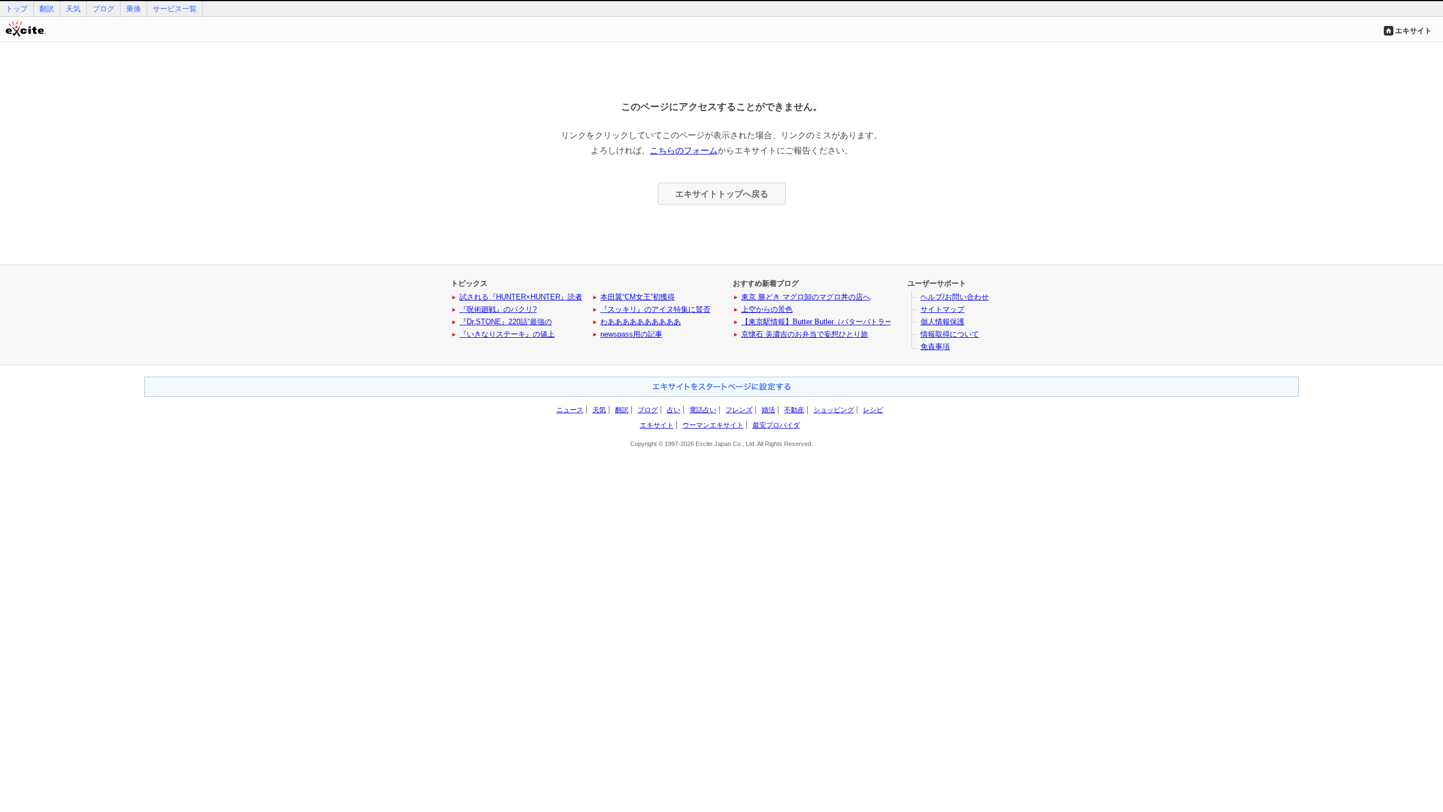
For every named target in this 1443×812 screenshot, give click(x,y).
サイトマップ (942, 309)
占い (673, 410)
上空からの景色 (767, 309)
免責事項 (935, 346)
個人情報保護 (942, 321)
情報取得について (949, 334)
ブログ (103, 9)
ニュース (569, 410)
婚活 (768, 410)
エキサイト (1413, 31)
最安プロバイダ (776, 425)
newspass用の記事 (631, 334)
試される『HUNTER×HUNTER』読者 (520, 297)
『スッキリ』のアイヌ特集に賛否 (655, 309)
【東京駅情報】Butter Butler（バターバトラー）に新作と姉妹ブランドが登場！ (871, 321)
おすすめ (721, 386)
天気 (73, 9)
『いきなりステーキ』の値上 (507, 334)
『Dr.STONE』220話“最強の (505, 321)
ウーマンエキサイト (713, 425)
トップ (17, 9)
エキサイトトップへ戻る (721, 193)
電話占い (702, 410)
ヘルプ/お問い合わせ (954, 297)
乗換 (133, 9)
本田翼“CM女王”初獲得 (637, 297)
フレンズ (739, 410)
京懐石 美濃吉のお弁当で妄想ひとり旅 (804, 334)
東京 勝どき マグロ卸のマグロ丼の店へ (805, 297)
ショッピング (833, 410)
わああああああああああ (640, 321)
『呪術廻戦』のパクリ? (498, 309)
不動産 (794, 410)
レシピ (873, 410)
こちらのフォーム (684, 150)
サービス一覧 (175, 9)
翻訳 (46, 9)
